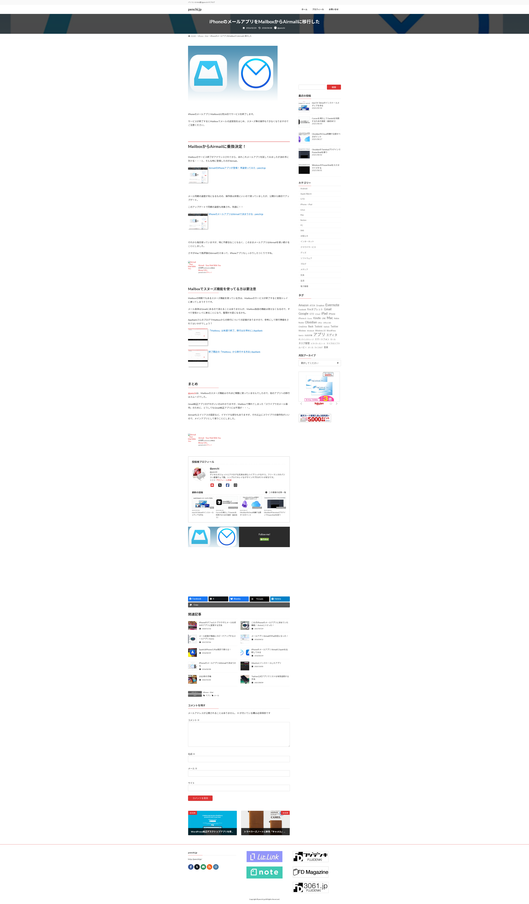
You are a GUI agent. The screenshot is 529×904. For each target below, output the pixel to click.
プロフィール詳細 (223, 480)
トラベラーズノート (318, 343)
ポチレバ (209, 272)
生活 (302, 280)
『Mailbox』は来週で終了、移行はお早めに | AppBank (236, 330)
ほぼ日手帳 (308, 335)
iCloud (317, 314)
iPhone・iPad (208, 692)
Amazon (304, 305)
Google (303, 313)
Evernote (332, 305)
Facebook (302, 309)
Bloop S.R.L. (203, 270)
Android (303, 188)
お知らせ (304, 236)
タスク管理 (304, 343)
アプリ (208, 695)
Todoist (318, 326)
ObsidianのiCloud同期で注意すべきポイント (250, 513)
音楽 (326, 347)
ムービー (303, 347)
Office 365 (327, 323)
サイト (191, 783)
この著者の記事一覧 (277, 492)
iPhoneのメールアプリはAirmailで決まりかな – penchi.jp (236, 214)
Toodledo (326, 327)
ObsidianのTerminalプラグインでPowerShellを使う (274, 513)
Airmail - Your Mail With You (209, 265)
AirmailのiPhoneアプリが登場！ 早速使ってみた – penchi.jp (237, 168)
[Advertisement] (212, 570)
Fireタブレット (315, 309)
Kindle (317, 318)
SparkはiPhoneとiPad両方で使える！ (215, 649)
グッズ (303, 252)
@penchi (192, 393)
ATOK (312, 305)
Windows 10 (320, 330)
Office (320, 323)
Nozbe (301, 322)
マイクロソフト (333, 343)
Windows (302, 330)
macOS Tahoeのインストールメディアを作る (203, 513)
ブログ (303, 264)
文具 (302, 275)
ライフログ (318, 347)
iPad (324, 313)
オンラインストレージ (306, 339)
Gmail (328, 309)
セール (333, 339)
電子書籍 (304, 286)
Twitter (334, 326)
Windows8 (310, 331)
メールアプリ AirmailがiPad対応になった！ (269, 636)
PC (301, 225)
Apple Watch (306, 194)
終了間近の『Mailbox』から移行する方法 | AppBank (234, 351)
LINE (324, 318)
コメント (193, 720)
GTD (302, 199)
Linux (302, 210)
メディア (304, 269)
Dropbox (320, 305)
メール (216, 695)
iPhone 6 (302, 318)
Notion (303, 220)
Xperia (301, 335)
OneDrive (303, 326)
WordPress (331, 330)
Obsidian (311, 322)
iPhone (332, 313)
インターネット (307, 241)
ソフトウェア (233, 508)
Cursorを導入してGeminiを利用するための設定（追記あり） (226, 514)
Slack (310, 326)
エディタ (331, 334)
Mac (212, 508)
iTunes (309, 318)
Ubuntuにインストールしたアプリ (266, 663)
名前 (191, 754)
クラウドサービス (308, 247)
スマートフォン (322, 339)
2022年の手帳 (205, 676)
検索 (334, 87)
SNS (302, 230)
